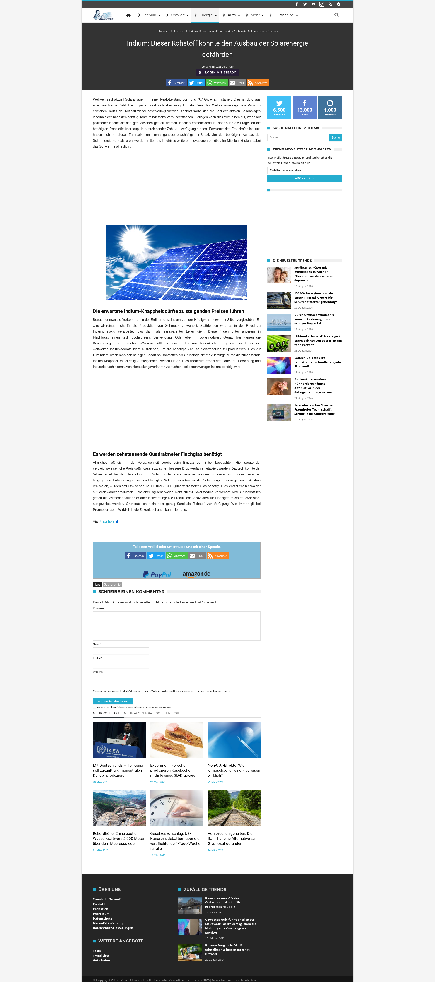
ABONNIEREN (304, 178)
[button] (176, 82)
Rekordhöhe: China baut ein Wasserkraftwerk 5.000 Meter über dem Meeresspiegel (118, 838)
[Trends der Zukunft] (103, 15)
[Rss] (330, 4)
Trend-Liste (101, 955)
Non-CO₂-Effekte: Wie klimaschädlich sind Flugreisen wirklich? (234, 770)
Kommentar (100, 608)
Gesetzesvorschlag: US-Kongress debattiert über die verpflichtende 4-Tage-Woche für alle (175, 841)
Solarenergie (112, 584)
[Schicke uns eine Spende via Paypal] (157, 573)
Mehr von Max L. (107, 713)
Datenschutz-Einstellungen (113, 928)
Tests (97, 951)
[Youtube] (313, 4)
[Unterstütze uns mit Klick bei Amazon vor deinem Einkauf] (196, 573)
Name (97, 644)
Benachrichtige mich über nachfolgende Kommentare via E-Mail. (135, 707)
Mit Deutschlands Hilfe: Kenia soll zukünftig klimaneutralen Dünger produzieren (118, 770)
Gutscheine (101, 960)
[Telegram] (338, 4)
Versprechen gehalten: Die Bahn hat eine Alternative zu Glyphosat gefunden (231, 838)
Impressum (101, 914)
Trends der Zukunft (107, 899)
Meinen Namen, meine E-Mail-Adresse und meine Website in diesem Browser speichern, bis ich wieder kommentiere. (161, 691)
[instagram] (321, 4)
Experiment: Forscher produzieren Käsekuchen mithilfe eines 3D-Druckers (172, 770)
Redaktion (100, 909)
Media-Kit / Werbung (108, 923)
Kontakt (99, 904)
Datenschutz (102, 918)
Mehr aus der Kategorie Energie (152, 713)
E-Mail (97, 658)
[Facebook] (296, 4)
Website (98, 671)
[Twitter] (305, 4)
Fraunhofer (107, 521)
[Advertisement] (177, 187)
